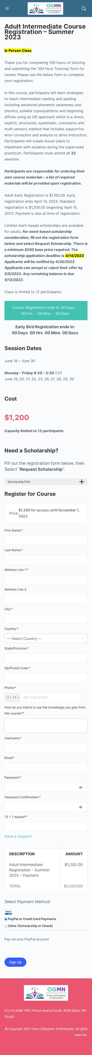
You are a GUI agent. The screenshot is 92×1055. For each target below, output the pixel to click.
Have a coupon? (18, 836)
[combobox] (12, 697)
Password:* (12, 777)
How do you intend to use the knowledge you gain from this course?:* (44, 710)
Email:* (9, 758)
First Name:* (13, 530)
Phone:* (10, 687)
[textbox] (42, 697)
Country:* (11, 628)
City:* (8, 609)
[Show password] (81, 787)
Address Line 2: (15, 589)
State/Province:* (16, 648)
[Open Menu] (7, 8)
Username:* (13, 738)
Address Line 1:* (16, 570)
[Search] (83, 8)
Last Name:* (13, 550)
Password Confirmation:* (22, 797)
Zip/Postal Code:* (17, 668)
